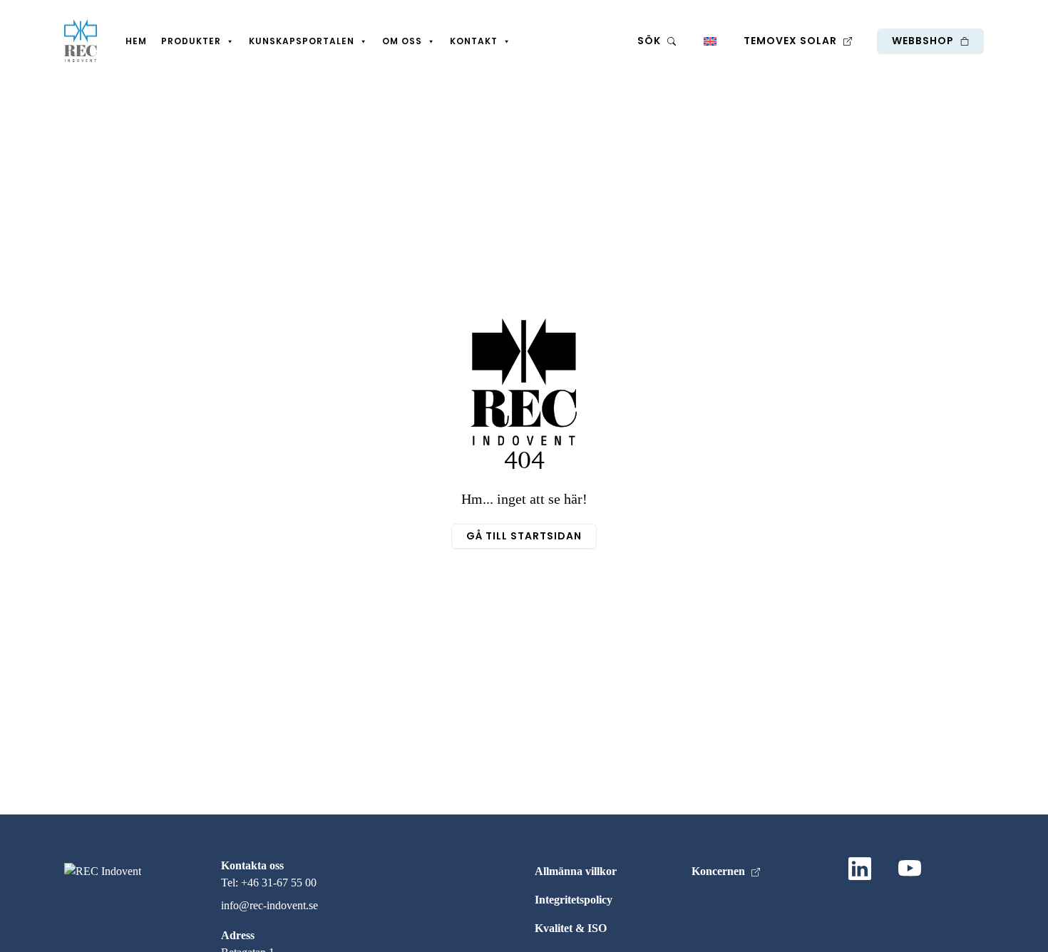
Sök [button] (650, 40)
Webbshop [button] (924, 40)
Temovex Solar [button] (792, 40)
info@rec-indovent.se (269, 905)
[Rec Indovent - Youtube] (912, 871)
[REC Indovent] (80, 40)
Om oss (402, 41)
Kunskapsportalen (301, 41)
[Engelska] (710, 40)
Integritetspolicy (573, 900)
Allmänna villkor (576, 871)
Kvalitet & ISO (571, 928)
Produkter (191, 41)
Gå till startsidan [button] (524, 536)
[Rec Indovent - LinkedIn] (862, 871)
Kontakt (474, 41)
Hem (136, 41)
